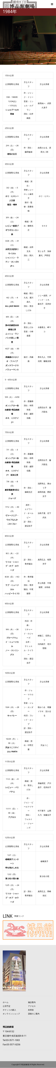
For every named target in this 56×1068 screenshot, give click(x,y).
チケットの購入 (9, 1010)
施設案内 (32, 1002)
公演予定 (6, 1006)
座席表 (31, 1010)
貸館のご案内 (33, 1013)
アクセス (32, 1006)
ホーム (5, 1002)
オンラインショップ (11, 1013)
